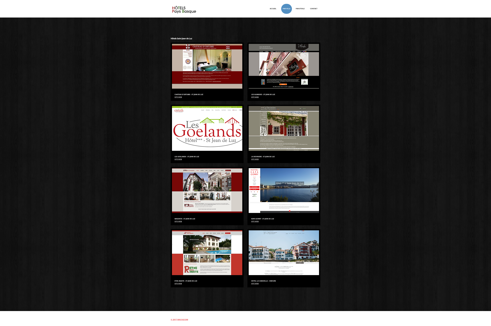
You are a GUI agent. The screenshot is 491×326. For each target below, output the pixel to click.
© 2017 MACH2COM (179, 319)
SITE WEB (178, 97)
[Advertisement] (245, 26)
